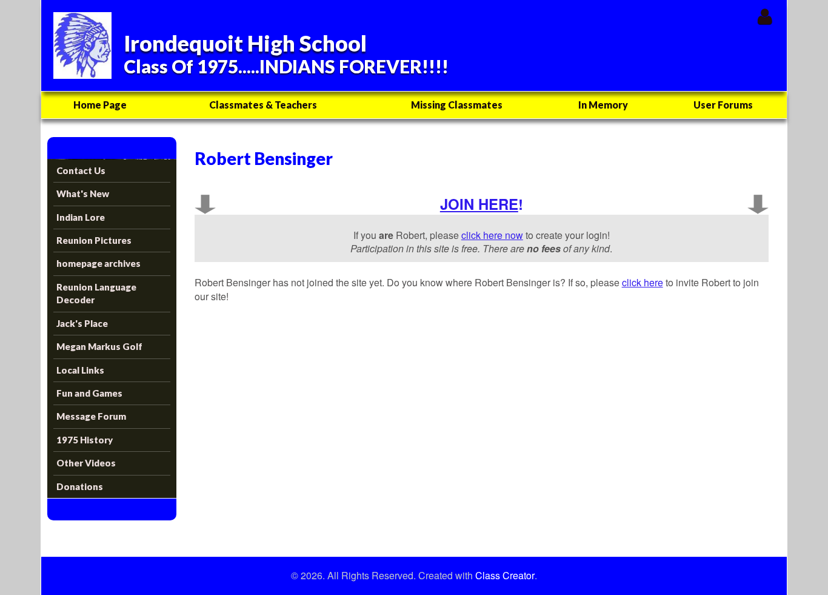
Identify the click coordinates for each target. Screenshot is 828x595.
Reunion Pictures (94, 240)
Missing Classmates (456, 104)
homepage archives (98, 263)
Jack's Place (82, 323)
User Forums (723, 104)
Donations (79, 486)
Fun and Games (89, 393)
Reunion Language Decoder (96, 293)
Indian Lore (80, 217)
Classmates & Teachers (263, 104)
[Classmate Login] (765, 16)
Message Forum (91, 416)
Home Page (100, 104)
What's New (82, 193)
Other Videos (86, 462)
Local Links (80, 370)
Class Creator (505, 575)
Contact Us (80, 170)
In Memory (603, 104)
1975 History (84, 439)
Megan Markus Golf (99, 346)
